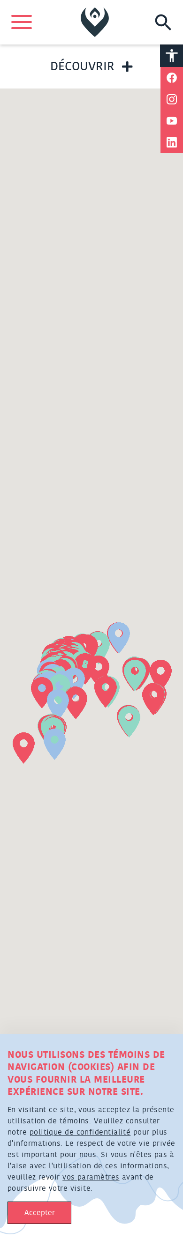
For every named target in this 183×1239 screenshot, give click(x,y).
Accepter (39, 1213)
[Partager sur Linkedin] (171, 142)
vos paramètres (90, 1177)
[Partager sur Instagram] (171, 99)
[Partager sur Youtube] (171, 121)
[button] (129, 721)
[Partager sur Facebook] (171, 77)
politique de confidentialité (80, 1132)
